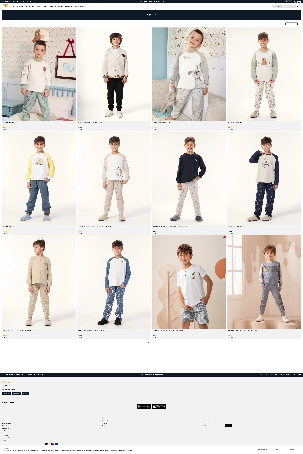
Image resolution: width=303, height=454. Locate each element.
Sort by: (283, 24)
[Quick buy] (74, 119)
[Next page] (299, 342)
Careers (4, 440)
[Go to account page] (298, 6)
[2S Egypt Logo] (6, 383)
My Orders (104, 425)
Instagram (16, 393)
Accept (276, 449)
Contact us (4, 433)
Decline (292, 449)
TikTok (26, 393)
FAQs (3, 430)
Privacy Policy (128, 450)
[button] (300, 6)
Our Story (4, 421)
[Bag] (300, 6)
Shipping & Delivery (6, 423)
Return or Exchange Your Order (110, 421)
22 (157, 342)
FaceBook (6, 393)
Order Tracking (106, 423)
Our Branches (5, 428)
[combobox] (284, 6)
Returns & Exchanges (7, 425)
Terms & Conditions (6, 437)
